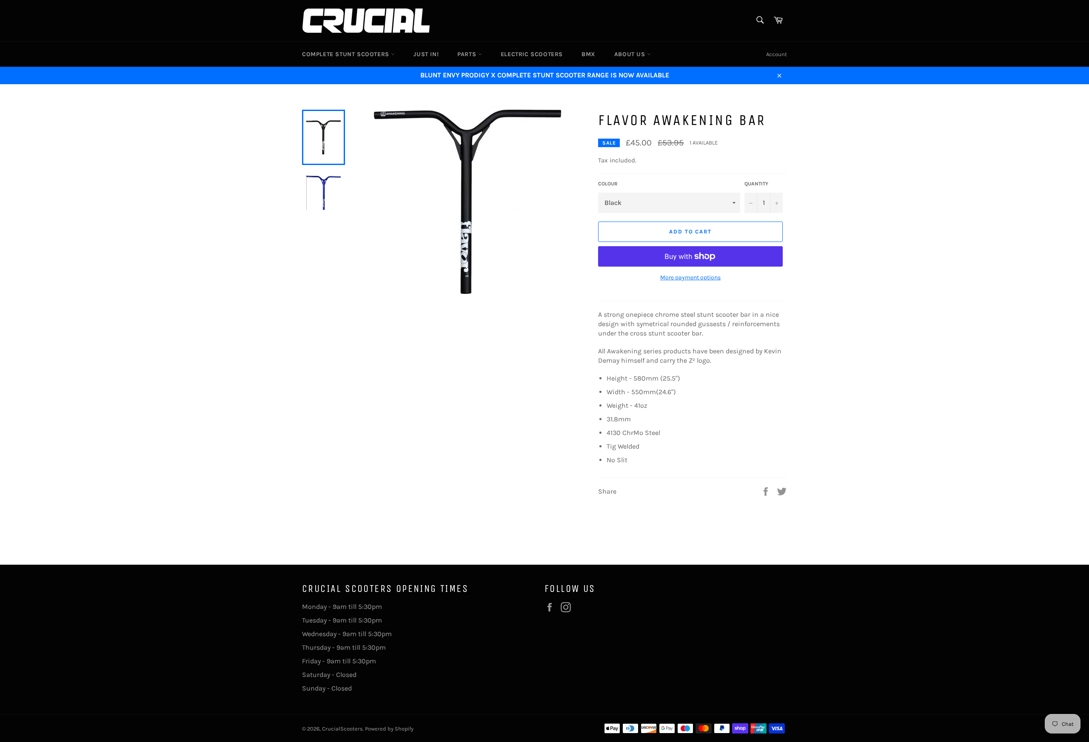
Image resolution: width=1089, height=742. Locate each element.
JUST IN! (426, 54)
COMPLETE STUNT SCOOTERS (346, 54)
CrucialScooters (342, 728)
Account (776, 54)
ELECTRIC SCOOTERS (532, 54)
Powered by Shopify (389, 728)
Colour (608, 184)
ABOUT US (630, 54)
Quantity (756, 184)
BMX (589, 54)
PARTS (467, 54)
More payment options (690, 277)
